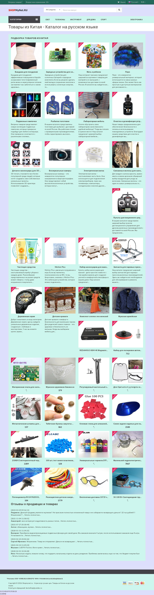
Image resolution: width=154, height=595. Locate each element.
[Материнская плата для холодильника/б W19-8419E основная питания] (26, 371)
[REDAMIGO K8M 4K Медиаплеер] (93, 334)
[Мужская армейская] (127, 300)
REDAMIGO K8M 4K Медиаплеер (94, 350)
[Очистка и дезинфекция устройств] (127, 105)
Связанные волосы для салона (128, 171)
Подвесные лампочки (26, 121)
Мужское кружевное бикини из (60, 387)
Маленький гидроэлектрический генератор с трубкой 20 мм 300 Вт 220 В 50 (128, 460)
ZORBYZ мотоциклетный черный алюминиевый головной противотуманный (27, 460)
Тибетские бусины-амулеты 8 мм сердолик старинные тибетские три (61, 424)
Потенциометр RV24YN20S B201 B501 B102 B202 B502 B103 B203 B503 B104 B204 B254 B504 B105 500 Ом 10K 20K (27, 497)
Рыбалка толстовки (60, 121)
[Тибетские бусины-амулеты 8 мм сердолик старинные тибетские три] (60, 407)
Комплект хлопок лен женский (94, 316)
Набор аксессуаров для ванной (94, 267)
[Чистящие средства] (26, 251)
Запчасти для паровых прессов (128, 267)
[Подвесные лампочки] (26, 105)
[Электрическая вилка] (93, 154)
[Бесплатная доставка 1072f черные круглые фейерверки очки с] (93, 481)
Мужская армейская (127, 316)
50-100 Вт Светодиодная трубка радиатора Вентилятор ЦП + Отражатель (128, 497)
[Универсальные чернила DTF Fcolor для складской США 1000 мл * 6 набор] (93, 444)
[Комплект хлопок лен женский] (93, 300)
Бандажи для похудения (26, 72)
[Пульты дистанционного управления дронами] (127, 201)
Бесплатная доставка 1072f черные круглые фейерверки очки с (94, 497)
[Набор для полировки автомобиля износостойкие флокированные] (127, 334)
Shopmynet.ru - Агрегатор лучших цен (37, 583)
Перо (127, 72)
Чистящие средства (26, 267)
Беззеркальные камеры (60, 171)
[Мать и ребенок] (93, 55)
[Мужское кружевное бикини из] (60, 371)
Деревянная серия (26, 316)
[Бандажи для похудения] (26, 55)
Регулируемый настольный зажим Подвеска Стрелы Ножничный (94, 387)
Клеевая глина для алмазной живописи (94, 424)
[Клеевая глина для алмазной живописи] (93, 407)
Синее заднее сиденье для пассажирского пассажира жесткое (128, 424)
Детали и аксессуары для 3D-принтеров (27, 171)
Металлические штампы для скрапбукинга (27, 424)
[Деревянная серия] (26, 300)
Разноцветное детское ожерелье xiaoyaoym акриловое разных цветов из (61, 497)
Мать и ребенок (94, 72)
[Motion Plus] (60, 251)
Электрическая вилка (94, 171)
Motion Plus (60, 267)
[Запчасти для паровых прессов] (127, 251)
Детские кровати (60, 316)
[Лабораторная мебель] (93, 105)
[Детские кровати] (60, 300)
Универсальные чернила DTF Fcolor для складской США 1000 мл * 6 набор (94, 460)
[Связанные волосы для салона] (127, 154)
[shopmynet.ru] (18, 10)
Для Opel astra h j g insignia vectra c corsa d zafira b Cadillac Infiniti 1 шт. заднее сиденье (128, 387)
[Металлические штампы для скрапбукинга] (26, 407)
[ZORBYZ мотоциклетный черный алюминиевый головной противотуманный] (26, 444)
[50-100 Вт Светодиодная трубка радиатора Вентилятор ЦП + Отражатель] (127, 481)
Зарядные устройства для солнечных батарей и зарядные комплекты (61, 72)
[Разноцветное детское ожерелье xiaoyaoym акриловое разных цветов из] (60, 481)
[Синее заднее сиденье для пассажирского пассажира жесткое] (127, 407)
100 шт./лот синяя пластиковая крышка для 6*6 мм (61, 460)
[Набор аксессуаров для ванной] (93, 251)
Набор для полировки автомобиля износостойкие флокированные (128, 350)
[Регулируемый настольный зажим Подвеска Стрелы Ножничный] (93, 371)
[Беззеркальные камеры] (60, 154)
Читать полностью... (32, 515)
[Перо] (127, 55)
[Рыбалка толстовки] (60, 105)
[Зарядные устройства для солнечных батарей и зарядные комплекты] (60, 55)
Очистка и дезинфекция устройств (128, 121)
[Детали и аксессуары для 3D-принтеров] (26, 154)
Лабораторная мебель (93, 121)
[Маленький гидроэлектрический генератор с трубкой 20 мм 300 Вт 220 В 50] (127, 444)
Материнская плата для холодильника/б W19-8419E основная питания (27, 387)
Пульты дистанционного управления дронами (128, 217)
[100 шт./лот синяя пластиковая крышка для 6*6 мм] (60, 444)
